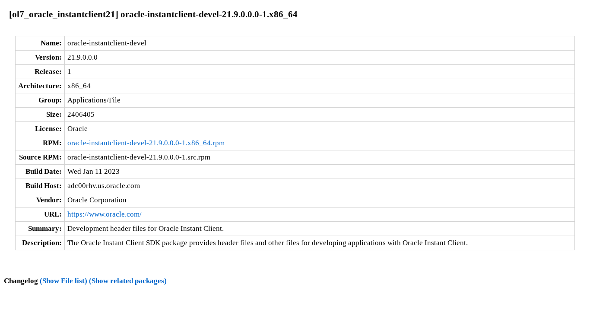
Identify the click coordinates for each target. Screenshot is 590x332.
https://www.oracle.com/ (104, 214)
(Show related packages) (128, 281)
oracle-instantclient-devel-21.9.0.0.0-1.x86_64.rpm (146, 143)
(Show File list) (63, 281)
